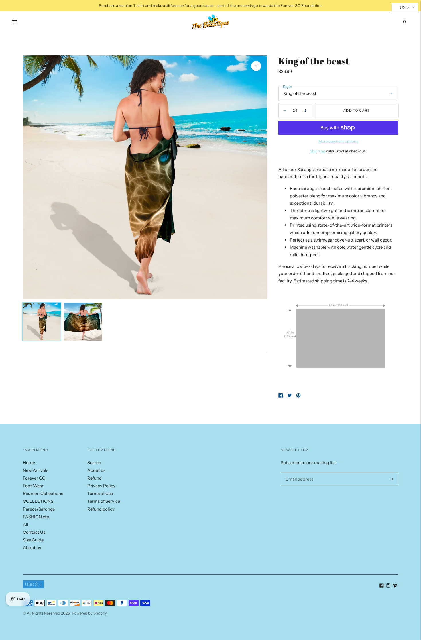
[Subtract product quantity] (305, 110)
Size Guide (33, 540)
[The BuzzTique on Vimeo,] (395, 586)
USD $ (31, 584)
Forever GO (34, 478)
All (25, 524)
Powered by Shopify (89, 613)
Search (94, 462)
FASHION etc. (36, 516)
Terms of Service (103, 501)
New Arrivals (35, 470)
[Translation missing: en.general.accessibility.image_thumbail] (42, 322)
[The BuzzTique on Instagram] (388, 586)
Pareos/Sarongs (39, 509)
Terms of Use (100, 493)
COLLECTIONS (38, 501)
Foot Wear (33, 485)
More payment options (338, 141)
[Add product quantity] (285, 110)
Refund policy (101, 509)
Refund (94, 478)
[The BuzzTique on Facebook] (381, 586)
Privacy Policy (101, 485)
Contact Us (34, 532)
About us (32, 547)
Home (29, 462)
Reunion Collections (43, 493)
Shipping (317, 151)
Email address (298, 472)
